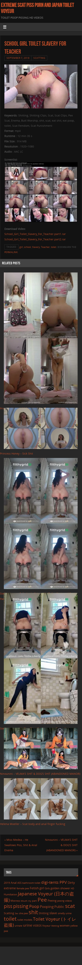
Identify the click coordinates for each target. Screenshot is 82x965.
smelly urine (65, 913)
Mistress (15, 900)
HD (72, 888)
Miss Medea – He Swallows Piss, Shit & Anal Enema (20, 845)
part (34, 900)
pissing (20, 906)
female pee (23, 888)
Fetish (34, 888)
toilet (53, 247)
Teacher (45, 247)
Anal (14, 883)
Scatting (39, 58)
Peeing (52, 900)
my (29, 900)
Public (59, 906)
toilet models (24, 919)
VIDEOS (37, 925)
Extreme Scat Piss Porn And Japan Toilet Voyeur (37, 8)
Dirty (71, 882)
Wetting (55, 925)
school (27, 247)
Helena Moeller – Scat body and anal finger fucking (32, 824)
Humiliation (10, 894)
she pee (23, 913)
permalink (11, 252)
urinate (18, 925)
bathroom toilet (31, 883)
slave (53, 913)
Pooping (47, 906)
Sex (16, 913)
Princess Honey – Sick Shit (16, 453)
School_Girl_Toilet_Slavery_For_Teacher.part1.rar (35, 234)
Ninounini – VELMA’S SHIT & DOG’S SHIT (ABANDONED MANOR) (40, 774)
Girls (47, 888)
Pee (42, 899)
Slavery (36, 247)
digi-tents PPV (54, 882)
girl (21, 247)
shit (33, 912)
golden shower (60, 888)
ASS (19, 883)
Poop (34, 906)
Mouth (24, 900)
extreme (10, 888)
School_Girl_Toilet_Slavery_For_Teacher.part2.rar (35, 239)
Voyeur (46, 925)
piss (8, 906)
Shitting (44, 913)
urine (27, 925)
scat (70, 905)
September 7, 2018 (18, 58)
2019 (7, 883)
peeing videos (64, 900)
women (65, 925)
